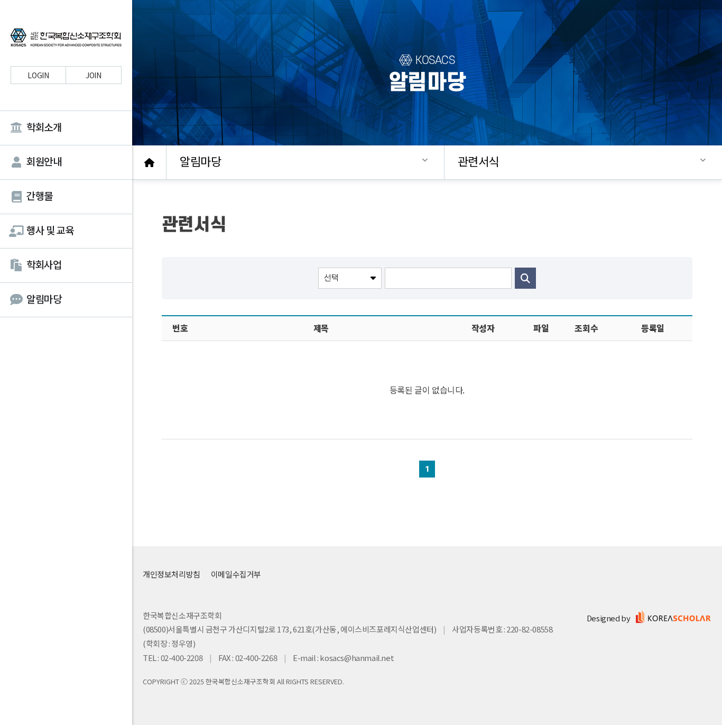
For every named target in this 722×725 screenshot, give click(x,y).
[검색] (525, 278)
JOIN (93, 75)
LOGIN (38, 75)
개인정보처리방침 (171, 574)
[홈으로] (149, 162)
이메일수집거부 (236, 574)
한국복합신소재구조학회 (66, 39)
